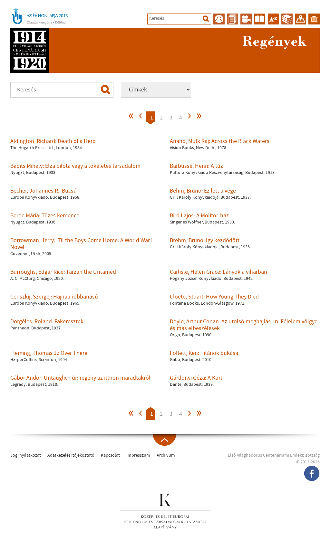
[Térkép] (300, 19)
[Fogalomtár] (273, 19)
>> (199, 117)
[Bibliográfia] (287, 19)
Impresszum (138, 455)
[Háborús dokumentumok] (232, 19)
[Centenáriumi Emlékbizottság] (314, 19)
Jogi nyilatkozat (25, 455)
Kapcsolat (110, 455)
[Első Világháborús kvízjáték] (219, 19)
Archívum (166, 455)
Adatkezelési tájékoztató (70, 455)
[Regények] (259, 19)
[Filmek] (246, 19)
